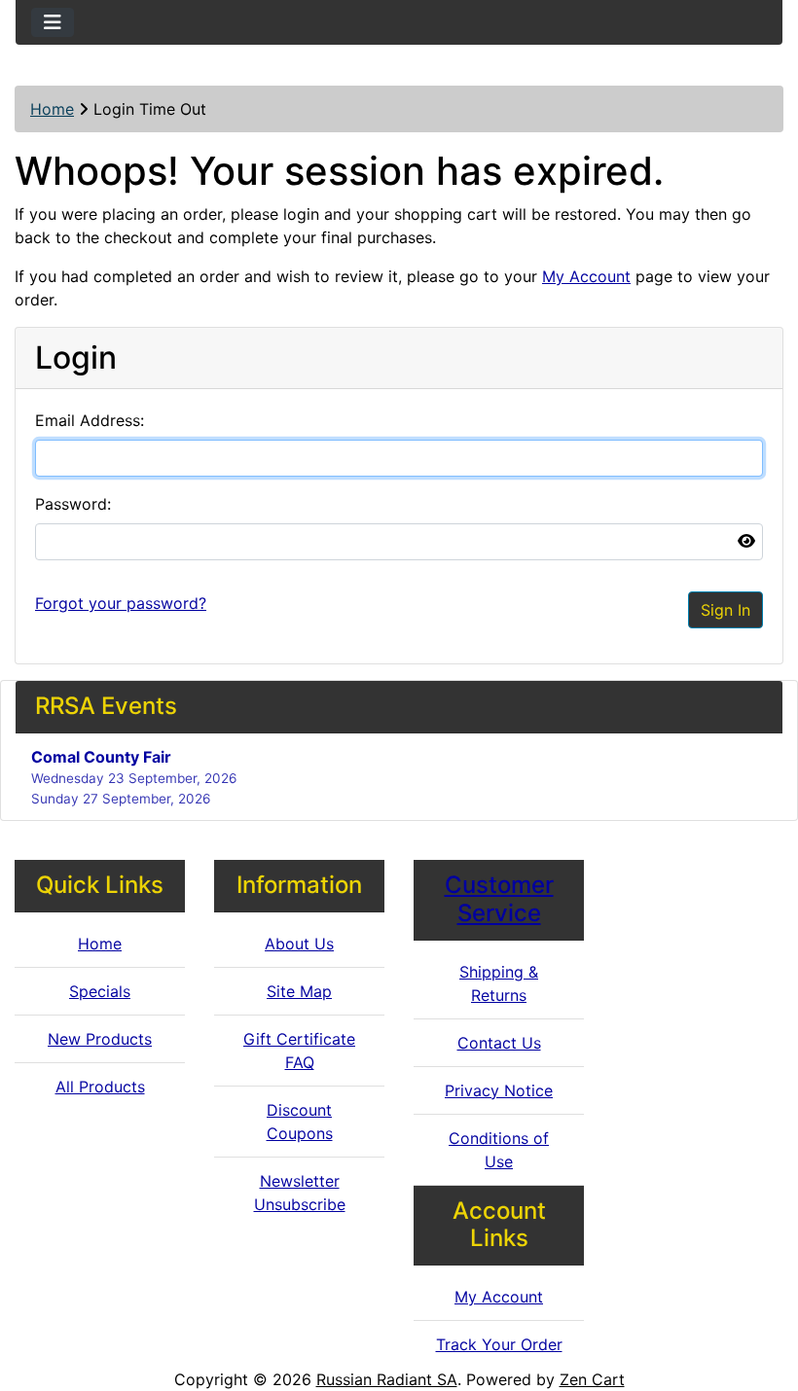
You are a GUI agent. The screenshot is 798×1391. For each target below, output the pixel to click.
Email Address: (89, 420)
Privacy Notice (499, 1090)
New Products (100, 1039)
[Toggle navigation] (52, 22)
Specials (99, 991)
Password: (73, 504)
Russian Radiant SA (386, 1379)
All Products (100, 1086)
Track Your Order (499, 1344)
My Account (586, 276)
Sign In (725, 610)
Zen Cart (592, 1379)
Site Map (299, 991)
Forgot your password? (120, 603)
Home (52, 109)
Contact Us (499, 1042)
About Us (299, 943)
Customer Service (499, 899)
